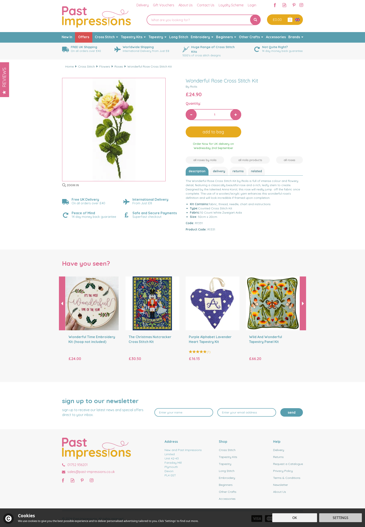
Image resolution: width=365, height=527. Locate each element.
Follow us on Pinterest (294, 5)
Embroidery (227, 478)
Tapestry (225, 464)
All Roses (289, 160)
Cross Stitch (227, 450)
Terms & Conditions (286, 478)
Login (252, 5)
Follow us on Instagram (301, 5)
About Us (279, 492)
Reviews (4, 77)
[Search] (255, 20)
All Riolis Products (250, 160)
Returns (238, 171)
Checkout (277, 19)
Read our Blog (284, 5)
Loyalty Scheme (231, 5)
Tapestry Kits (228, 457)
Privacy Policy (283, 471)
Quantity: (193, 103)
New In (67, 37)
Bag (289, 19)
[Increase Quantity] (235, 114)
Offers (83, 37)
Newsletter (280, 485)
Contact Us (205, 5)
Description (197, 171)
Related (256, 171)
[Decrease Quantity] (191, 114)
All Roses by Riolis (205, 160)
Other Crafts (227, 492)
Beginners (226, 485)
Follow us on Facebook (275, 5)
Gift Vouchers (163, 5)
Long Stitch (226, 471)
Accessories (227, 499)
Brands (294, 37)
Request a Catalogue (288, 464)
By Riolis (191, 86)
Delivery (219, 171)
